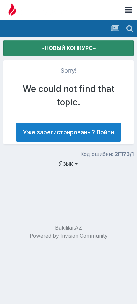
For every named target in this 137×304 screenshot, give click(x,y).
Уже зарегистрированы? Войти (68, 132)
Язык (67, 163)
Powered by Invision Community (69, 236)
